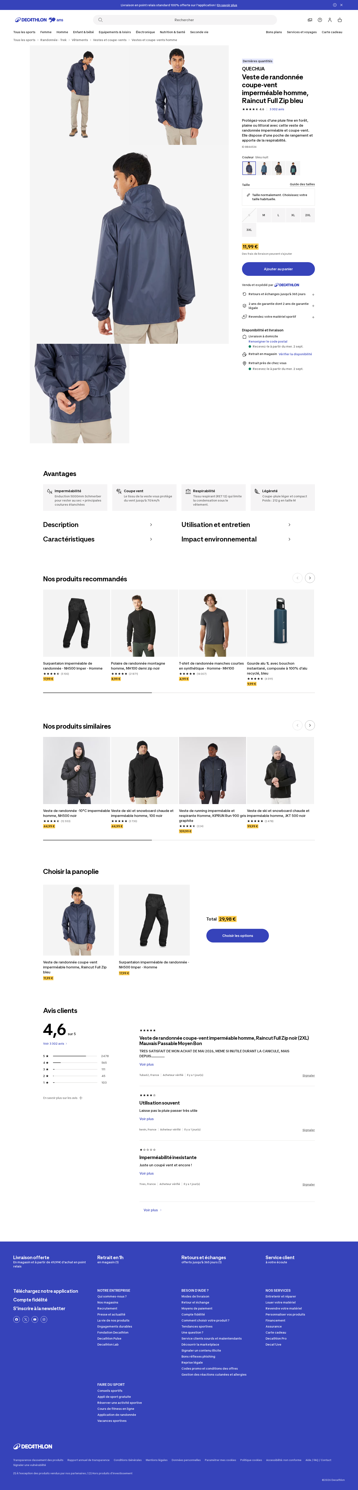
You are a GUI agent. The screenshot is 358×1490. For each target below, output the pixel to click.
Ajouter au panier (278, 269)
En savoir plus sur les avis (60, 1098)
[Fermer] (341, 5)
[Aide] (320, 20)
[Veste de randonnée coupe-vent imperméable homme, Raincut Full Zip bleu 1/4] (179, 95)
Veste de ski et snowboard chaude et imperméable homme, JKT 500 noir (278, 813)
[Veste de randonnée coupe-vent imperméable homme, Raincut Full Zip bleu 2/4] (79, 95)
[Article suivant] (310, 578)
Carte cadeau (332, 32)
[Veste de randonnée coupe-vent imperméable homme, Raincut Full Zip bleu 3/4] (129, 244)
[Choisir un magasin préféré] (310, 20)
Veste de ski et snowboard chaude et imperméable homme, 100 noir (142, 813)
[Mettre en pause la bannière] (334, 5)
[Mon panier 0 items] (340, 20)
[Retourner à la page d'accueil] (39, 19)
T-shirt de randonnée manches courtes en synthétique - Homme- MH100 (211, 665)
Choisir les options (237, 936)
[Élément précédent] (297, 578)
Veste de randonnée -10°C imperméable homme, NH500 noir (76, 813)
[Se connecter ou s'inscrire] (330, 20)
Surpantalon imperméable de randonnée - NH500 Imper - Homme (73, 665)
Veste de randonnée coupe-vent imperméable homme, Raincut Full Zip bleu (75, 967)
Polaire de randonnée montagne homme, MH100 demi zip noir (138, 665)
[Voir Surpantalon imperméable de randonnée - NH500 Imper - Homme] (154, 920)
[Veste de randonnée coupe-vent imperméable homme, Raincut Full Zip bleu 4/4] (79, 393)
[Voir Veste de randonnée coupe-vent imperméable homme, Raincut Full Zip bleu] (78, 920)
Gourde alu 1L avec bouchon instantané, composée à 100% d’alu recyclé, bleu (277, 668)
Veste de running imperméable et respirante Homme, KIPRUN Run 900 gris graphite (212, 816)
